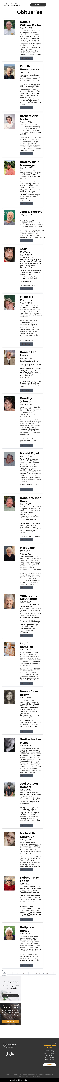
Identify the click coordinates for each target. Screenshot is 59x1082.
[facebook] (8, 1054)
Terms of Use (30, 1076)
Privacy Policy (20, 1076)
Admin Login (39, 1076)
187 (47, 973)
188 (51, 973)
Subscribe (10, 996)
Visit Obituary (26, 58)
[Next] (54, 973)
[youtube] (12, 1054)
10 (39, 973)
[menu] (56, 5)
